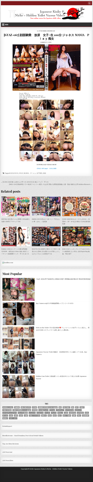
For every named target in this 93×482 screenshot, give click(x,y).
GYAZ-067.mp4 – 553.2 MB (46, 168)
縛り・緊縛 (67, 415)
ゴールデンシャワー (9, 413)
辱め (79, 415)
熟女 (49, 415)
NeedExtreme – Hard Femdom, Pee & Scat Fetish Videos (22, 435)
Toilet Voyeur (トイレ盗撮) (21, 410)
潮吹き (44, 415)
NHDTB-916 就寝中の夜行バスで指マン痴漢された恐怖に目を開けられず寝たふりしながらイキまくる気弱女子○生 (46, 251)
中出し (60, 413)
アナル (52, 410)
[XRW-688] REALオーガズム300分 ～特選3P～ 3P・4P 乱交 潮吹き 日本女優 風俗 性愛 (76, 221)
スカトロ (40, 413)
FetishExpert (7, 426)
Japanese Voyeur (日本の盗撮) (47, 407)
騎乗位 (5, 418)
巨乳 (86, 413)
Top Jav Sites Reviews (10, 444)
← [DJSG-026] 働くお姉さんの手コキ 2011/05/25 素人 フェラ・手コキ (25, 182)
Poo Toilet (66, 407)
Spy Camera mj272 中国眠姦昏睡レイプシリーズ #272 (54, 303)
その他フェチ (43, 410)
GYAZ (21, 173)
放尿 (20, 415)
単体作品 (72, 413)
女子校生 (40, 173)
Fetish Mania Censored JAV (47, 31)
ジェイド (32, 413)
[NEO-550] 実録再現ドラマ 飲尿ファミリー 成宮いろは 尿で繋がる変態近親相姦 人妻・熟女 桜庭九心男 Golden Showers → (50, 184)
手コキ (5, 415)
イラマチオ (69, 410)
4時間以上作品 (8, 407)
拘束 (10, 415)
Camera (17, 407)
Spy (77, 407)
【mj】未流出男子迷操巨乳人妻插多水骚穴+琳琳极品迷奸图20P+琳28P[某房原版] (63, 279)
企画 (65, 413)
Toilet (82, 407)
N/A (60, 407)
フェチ (47, 413)
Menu (6, 24)
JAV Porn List (7, 452)
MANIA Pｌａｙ (30, 173)
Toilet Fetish (7, 410)
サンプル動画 (22, 413)
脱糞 (74, 415)
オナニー (78, 410)
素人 (59, 415)
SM (73, 407)
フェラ (53, 413)
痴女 (44, 173)
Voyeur (34, 410)
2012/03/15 (14, 173)
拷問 (15, 415)
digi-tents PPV (25, 407)
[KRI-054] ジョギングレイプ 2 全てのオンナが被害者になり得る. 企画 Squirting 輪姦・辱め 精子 (76, 251)
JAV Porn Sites (7, 460)
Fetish (34, 407)
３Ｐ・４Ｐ (13, 418)
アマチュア (60, 410)
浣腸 (25, 415)
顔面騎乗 (85, 415)
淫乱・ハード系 (34, 415)
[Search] (89, 3)
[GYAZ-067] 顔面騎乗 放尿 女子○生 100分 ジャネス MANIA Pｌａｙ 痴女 (46, 36)
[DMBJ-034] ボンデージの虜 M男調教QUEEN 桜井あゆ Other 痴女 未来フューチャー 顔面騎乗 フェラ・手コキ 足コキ (15, 251)
